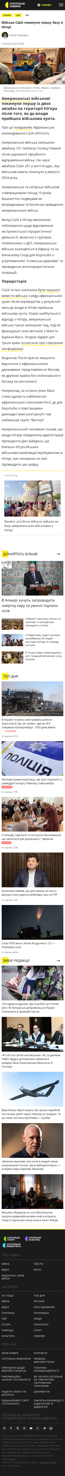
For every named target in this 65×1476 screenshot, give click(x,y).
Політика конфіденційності (46, 1369)
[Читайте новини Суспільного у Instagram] (24, 1428)
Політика (8, 1313)
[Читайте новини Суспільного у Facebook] (11, 1428)
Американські (16, 98)
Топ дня (39, 1295)
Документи (42, 1391)
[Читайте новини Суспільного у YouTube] (31, 1428)
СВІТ (27, 15)
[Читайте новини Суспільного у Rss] (4, 1428)
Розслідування (44, 1307)
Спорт (38, 1330)
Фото (37, 1269)
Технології (41, 1324)
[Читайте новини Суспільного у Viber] (37, 1428)
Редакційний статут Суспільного (16, 1402)
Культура (8, 1336)
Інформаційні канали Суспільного (16, 1378)
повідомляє (23, 127)
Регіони (39, 1301)
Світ (4, 1318)
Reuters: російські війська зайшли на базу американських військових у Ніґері (31, 525)
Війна (6, 1263)
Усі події (8, 1295)
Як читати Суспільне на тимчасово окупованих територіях (48, 1381)
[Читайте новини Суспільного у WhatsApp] (51, 1428)
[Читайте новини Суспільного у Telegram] (44, 1428)
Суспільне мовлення (16, 1358)
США (18, 15)
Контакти (40, 1353)
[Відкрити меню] (62, 5)
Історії (6, 1324)
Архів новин (10, 1353)
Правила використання (44, 1360)
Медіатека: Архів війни (13, 1277)
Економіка (41, 1313)
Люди (38, 1318)
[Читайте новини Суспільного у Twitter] (17, 1428)
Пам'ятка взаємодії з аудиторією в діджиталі (48, 1403)
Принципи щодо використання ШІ (14, 1369)
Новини (39, 1336)
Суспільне (10, 1458)
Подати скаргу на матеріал (14, 1393)
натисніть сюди (48, 1462)
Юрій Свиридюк (19, 35)
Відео (5, 1269)
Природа (8, 1330)
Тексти (38, 1263)
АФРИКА (7, 15)
